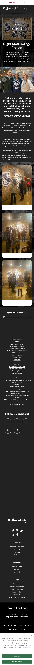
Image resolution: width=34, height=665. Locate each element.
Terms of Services (17, 589)
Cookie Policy (26, 647)
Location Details (17, 567)
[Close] (32, 636)
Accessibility (17, 584)
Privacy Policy (17, 592)
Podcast (17, 549)
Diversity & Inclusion (17, 547)
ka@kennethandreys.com (17, 369)
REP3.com (17, 360)
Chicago (9, 625)
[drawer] (30, 9)
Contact (17, 595)
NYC (29, 625)
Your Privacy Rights (17, 651)
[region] (17, 649)
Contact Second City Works (17, 597)
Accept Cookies (17, 661)
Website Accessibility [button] (17, 587)
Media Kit (17, 569)
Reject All (17, 656)
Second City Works (18, 629)
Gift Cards (17, 572)
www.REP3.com (24, 61)
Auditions (17, 555)
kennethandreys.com (17, 366)
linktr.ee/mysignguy (17, 404)
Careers (17, 552)
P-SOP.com (17, 357)
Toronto (20, 625)
